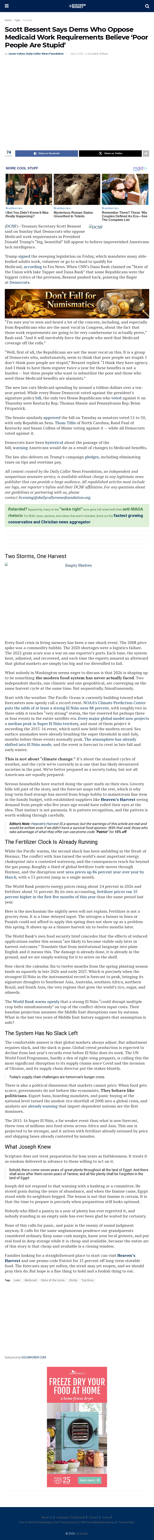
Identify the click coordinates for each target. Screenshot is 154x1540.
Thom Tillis (65, 422)
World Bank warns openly (36, 1001)
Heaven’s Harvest (118, 799)
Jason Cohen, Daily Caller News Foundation (36, 53)
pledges (92, 457)
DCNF (11, 226)
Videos (103, 53)
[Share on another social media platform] (146, 153)
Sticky (73, 1280)
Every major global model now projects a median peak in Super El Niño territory (77, 721)
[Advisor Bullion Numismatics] (77, 303)
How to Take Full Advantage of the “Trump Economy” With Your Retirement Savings (66, 1522)
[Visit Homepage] (76, 6)
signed (24, 256)
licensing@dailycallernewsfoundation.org (54, 497)
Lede (17, 1280)
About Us (46, 1517)
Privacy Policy (126, 1522)
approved (52, 417)
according (33, 266)
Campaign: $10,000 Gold (71, 1517)
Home (8, 20)
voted (116, 398)
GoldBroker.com (33, 1357)
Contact (93, 1517)
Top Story (88, 1280)
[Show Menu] (7, 6)
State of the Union (53, 1280)
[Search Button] (147, 6)
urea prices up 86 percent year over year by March (74, 874)
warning (20, 447)
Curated (27, 20)
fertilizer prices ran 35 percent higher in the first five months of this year (71, 894)
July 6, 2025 (76, 53)
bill (38, 398)
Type (17, 20)
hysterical (54, 442)
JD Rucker (82, 1533)
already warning (43, 1106)
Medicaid (31, 1280)
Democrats (19, 282)
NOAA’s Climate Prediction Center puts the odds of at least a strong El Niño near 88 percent (75, 705)
